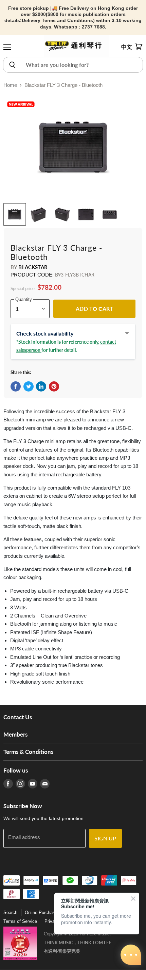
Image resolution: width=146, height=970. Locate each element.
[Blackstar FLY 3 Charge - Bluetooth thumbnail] (14, 214)
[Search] (12, 65)
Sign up (105, 838)
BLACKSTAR (32, 267)
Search (10, 912)
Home (10, 85)
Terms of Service (20, 921)
